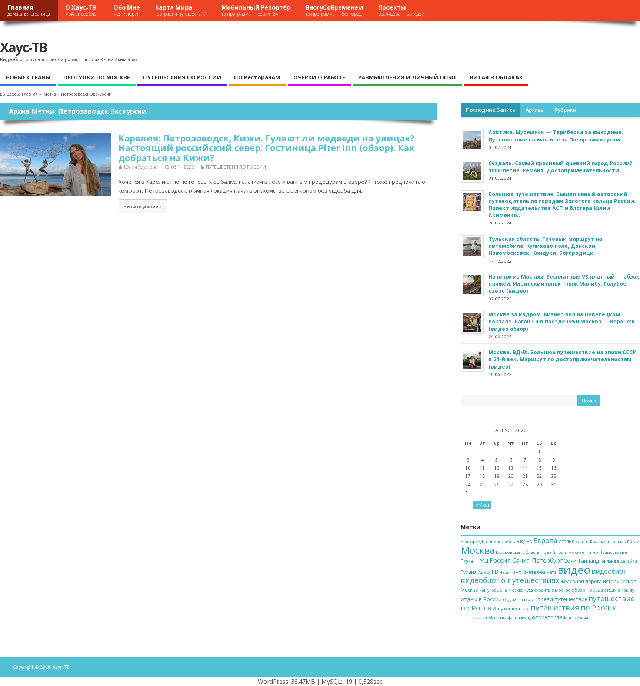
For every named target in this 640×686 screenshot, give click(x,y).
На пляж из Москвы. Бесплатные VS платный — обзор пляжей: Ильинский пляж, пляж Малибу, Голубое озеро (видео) (564, 283)
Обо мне (126, 10)
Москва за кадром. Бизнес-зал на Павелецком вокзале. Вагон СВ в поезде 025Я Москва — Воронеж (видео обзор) (561, 321)
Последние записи (491, 110)
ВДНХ (526, 541)
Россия (500, 560)
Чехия (505, 572)
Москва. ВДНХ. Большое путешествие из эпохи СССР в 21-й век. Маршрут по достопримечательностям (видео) (562, 359)
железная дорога (581, 581)
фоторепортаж (547, 617)
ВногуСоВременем (334, 10)
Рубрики (565, 110)
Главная (28, 10)
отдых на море (519, 599)
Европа (545, 540)
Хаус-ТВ (23, 47)
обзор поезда (587, 590)
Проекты (401, 10)
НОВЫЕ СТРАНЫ (28, 77)
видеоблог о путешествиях (510, 580)
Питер (592, 552)
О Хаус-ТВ (82, 10)
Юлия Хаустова (140, 167)
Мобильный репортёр (255, 10)
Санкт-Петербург (537, 560)
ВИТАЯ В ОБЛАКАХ (496, 77)
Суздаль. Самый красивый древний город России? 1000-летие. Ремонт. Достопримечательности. (561, 167)
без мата (547, 572)
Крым (633, 541)
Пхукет (468, 561)
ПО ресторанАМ (257, 77)
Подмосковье (613, 552)
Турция (469, 572)
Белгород (471, 541)
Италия (566, 541)
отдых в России (481, 599)
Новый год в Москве (562, 552)
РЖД (482, 560)
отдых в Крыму (619, 590)
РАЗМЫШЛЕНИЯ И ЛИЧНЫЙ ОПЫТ (407, 77)
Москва (478, 550)
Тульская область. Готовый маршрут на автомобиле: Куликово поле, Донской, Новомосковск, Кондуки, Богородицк (545, 245)
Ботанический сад (500, 541)
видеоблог (608, 571)
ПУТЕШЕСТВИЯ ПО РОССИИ (182, 77)
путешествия (514, 608)
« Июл (482, 505)
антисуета (524, 572)
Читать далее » (142, 206)
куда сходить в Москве (547, 590)
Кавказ (582, 541)
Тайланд (588, 560)
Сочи (570, 560)
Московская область (518, 552)
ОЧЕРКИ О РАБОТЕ (319, 77)
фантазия (517, 617)
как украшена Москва (501, 590)
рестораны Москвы (484, 617)
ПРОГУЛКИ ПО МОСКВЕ (96, 77)
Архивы (535, 110)
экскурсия (578, 617)
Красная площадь (608, 541)
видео (574, 569)
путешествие (570, 599)
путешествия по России (574, 608)
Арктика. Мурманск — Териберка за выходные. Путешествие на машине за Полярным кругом (556, 136)
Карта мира (181, 10)
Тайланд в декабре (618, 561)
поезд (545, 599)
